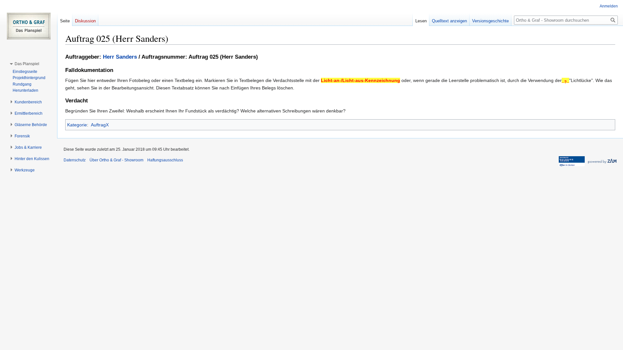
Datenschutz (75, 160)
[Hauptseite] (29, 26)
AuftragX (100, 124)
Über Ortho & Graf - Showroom (116, 160)
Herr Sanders (120, 57)
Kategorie (77, 124)
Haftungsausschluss (165, 160)
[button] (27, 64)
